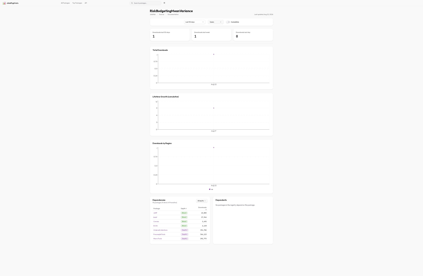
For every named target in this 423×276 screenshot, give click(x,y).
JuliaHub (153, 14)
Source (161, 14)
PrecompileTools (159, 234)
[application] (211, 70)
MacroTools (157, 239)
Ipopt (155, 217)
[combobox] (194, 22)
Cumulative (235, 22)
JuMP (155, 213)
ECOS (155, 226)
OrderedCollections (160, 230)
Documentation (173, 14)
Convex (156, 221)
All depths (201, 201)
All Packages (65, 3)
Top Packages (77, 3)
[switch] (228, 22)
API (86, 3)
